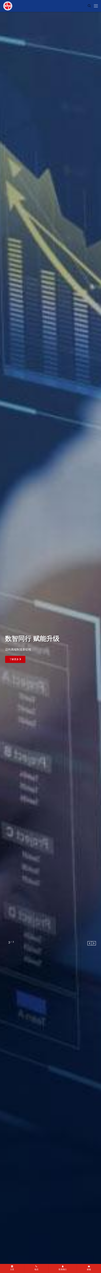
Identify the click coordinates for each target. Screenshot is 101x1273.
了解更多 (14, 657)
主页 (12, 1269)
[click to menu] (96, 6)
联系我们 (63, 1269)
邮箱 (89, 1269)
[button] (89, 943)
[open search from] (89, 6)
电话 (36, 1269)
